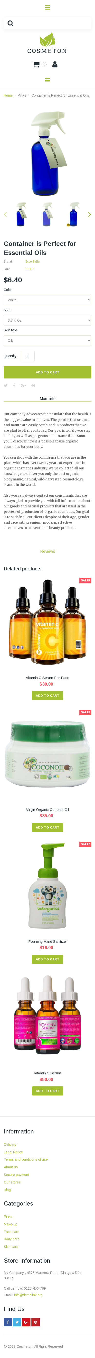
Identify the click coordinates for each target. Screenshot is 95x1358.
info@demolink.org (28, 1295)
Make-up (10, 1224)
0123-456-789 (35, 1288)
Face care (11, 1232)
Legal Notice (13, 1152)
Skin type (11, 330)
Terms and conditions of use (26, 1159)
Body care (11, 1239)
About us (11, 1167)
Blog (7, 1190)
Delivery (10, 1144)
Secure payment (16, 1175)
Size (7, 310)
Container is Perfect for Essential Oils (60, 95)
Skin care (11, 1247)
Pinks (22, 95)
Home (8, 95)
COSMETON (47, 51)
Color (8, 290)
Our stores (12, 1182)
